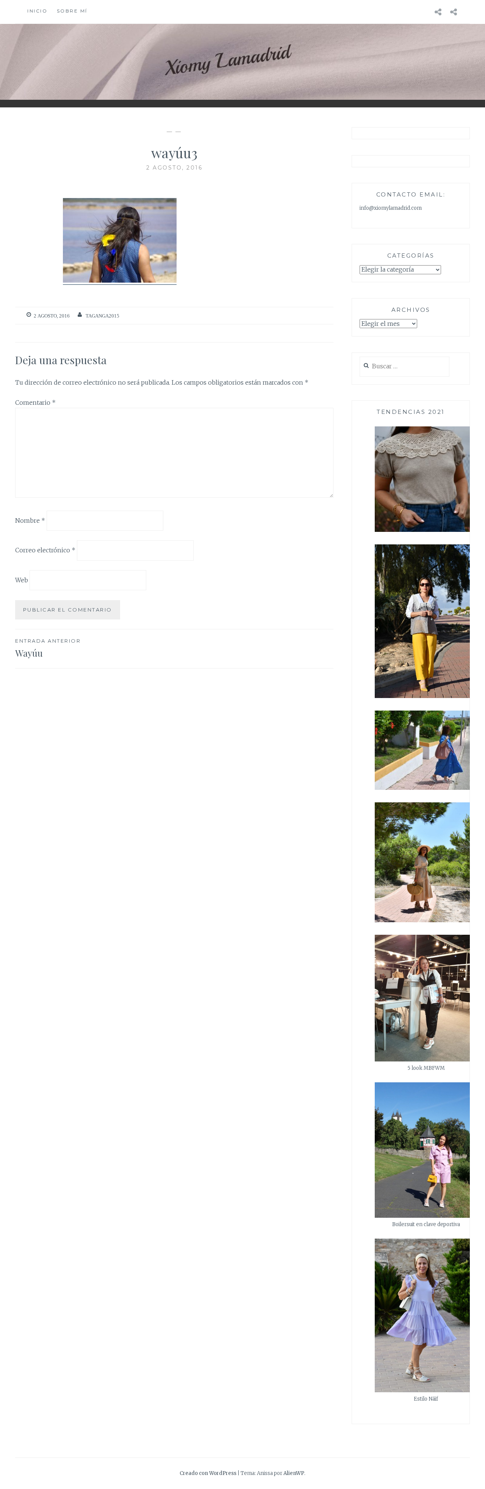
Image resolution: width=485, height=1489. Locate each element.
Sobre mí (72, 11)
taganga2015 (102, 315)
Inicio (37, 11)
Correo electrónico (45, 550)
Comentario (35, 402)
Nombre (30, 520)
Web (21, 580)
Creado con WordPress (208, 1473)
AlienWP (293, 1473)
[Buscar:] (404, 366)
